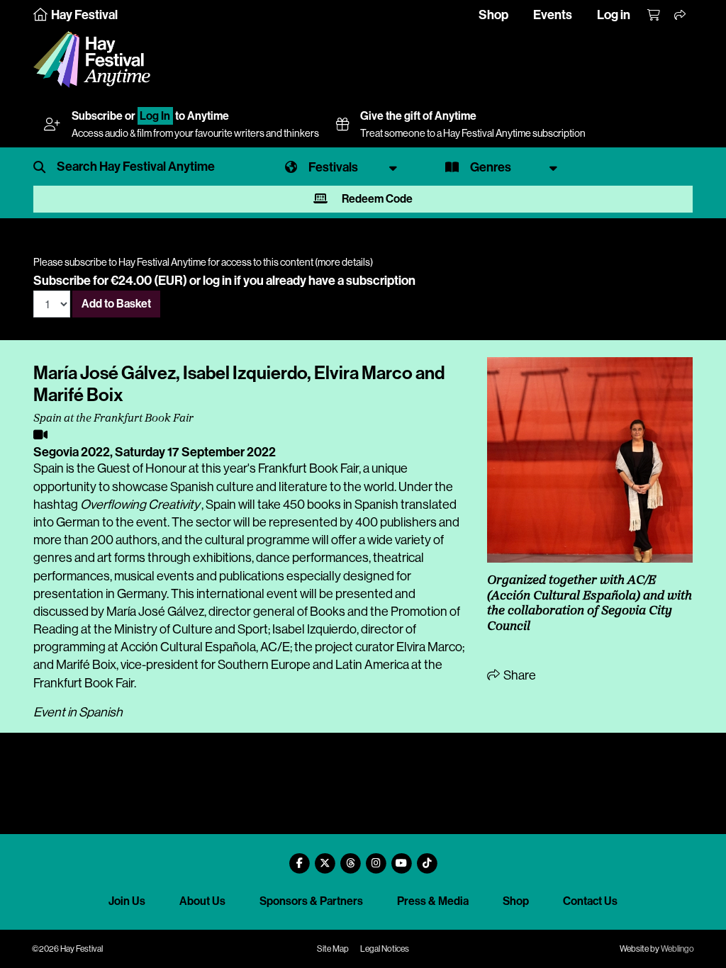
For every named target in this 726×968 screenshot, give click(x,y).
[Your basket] (654, 15)
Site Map (333, 949)
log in (217, 280)
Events (552, 15)
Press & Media (433, 901)
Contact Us (590, 901)
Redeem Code (376, 199)
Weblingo (677, 949)
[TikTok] (427, 858)
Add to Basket (116, 303)
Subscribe (97, 116)
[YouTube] (401, 858)
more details (344, 262)
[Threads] (350, 858)
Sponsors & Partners (311, 901)
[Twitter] (324, 858)
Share (518, 675)
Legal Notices (384, 949)
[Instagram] (376, 858)
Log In (155, 116)
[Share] (681, 15)
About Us (202, 901)
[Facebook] (299, 858)
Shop (493, 15)
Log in (613, 15)
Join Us (126, 901)
